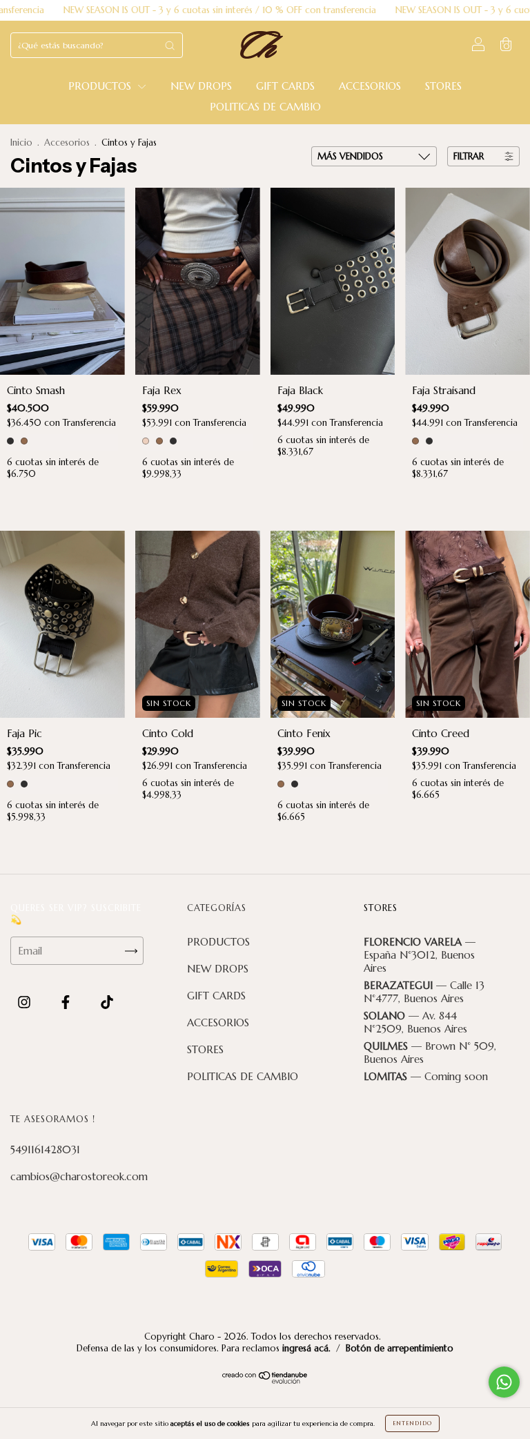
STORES (443, 85)
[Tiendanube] (265, 1380)
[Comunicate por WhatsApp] (504, 1382)
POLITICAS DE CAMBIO (265, 106)
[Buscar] (169, 45)
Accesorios (67, 142)
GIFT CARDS (285, 85)
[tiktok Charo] (107, 1002)
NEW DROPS (201, 85)
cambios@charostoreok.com (79, 1176)
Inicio (21, 142)
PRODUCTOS (101, 85)
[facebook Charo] (67, 1002)
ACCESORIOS (370, 85)
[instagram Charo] (25, 1002)
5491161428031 (45, 1149)
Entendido (412, 1423)
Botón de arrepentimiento (399, 1348)
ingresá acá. (306, 1348)
